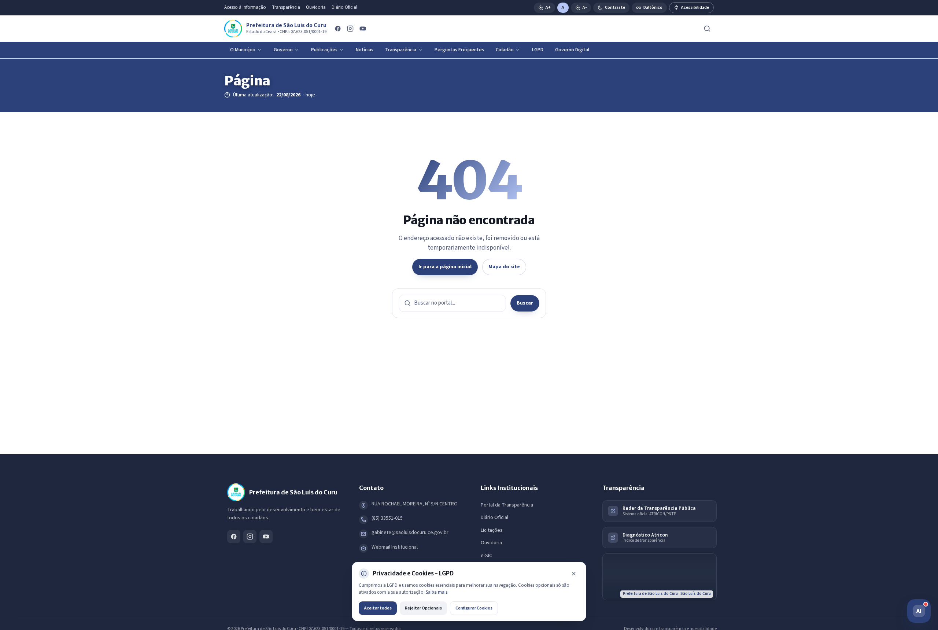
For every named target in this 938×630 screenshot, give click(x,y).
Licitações (492, 530)
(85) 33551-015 (387, 518)
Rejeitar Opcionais (423, 608)
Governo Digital (572, 50)
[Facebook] (337, 28)
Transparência (286, 7)
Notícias (364, 50)
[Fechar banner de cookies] (573, 573)
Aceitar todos (378, 608)
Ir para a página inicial (445, 266)
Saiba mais (436, 592)
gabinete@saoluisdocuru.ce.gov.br (410, 532)
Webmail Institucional (395, 547)
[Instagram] (350, 28)
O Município (242, 50)
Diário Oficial (344, 7)
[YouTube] (362, 28)
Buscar (525, 303)
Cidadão (505, 50)
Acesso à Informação (245, 7)
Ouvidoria (316, 7)
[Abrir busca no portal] (707, 28)
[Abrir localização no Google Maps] (659, 577)
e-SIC (486, 555)
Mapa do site (504, 266)
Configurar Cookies (473, 608)
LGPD (537, 50)
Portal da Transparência (507, 505)
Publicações (324, 50)
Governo (283, 50)
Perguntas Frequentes (459, 50)
